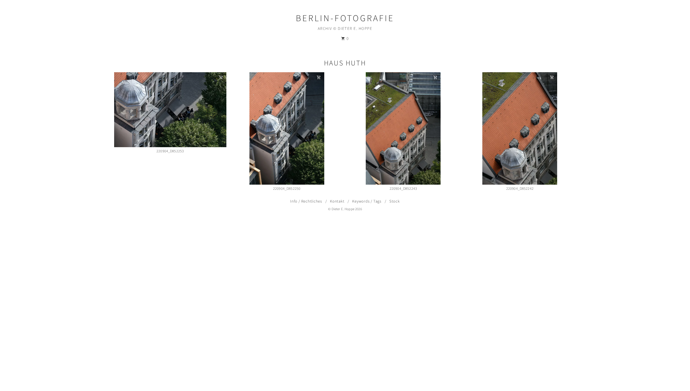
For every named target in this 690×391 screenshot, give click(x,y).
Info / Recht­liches (306, 201)
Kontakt (337, 201)
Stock (394, 201)
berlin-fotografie (345, 18)
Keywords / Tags (366, 201)
